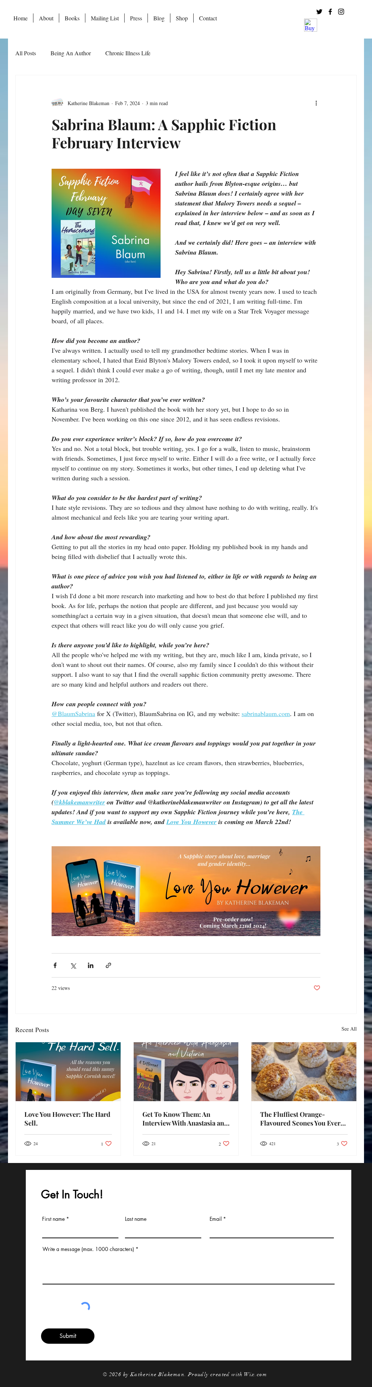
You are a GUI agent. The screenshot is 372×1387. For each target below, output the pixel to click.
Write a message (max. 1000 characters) (88, 1249)
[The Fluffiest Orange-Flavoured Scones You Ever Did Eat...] (303, 1071)
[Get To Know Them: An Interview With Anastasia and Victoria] (186, 1071)
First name (53, 1219)
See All (349, 1028)
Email (216, 1219)
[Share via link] (108, 965)
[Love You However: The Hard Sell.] (68, 1071)
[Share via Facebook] (55, 965)
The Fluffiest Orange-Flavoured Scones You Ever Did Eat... (300, 1118)
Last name (135, 1219)
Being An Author (70, 53)
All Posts (25, 53)
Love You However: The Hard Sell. (67, 1118)
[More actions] (316, 103)
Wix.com (255, 1374)
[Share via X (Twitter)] (72, 965)
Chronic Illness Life (127, 53)
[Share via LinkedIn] (90, 965)
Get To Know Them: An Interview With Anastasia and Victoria (185, 1118)
